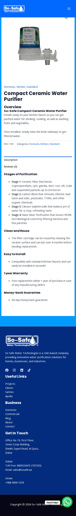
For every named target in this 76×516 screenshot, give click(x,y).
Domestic (9, 86)
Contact (10, 426)
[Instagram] (14, 370)
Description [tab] (10, 159)
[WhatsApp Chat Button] (67, 502)
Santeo (9, 392)
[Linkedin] (21, 370)
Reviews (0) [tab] (10, 166)
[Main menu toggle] (68, 8)
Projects (10, 383)
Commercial (12, 414)
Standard (32, 86)
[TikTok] (29, 370)
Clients (9, 388)
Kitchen (21, 86)
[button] (66, 17)
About (9, 422)
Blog (8, 418)
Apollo (9, 396)
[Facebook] (6, 370)
